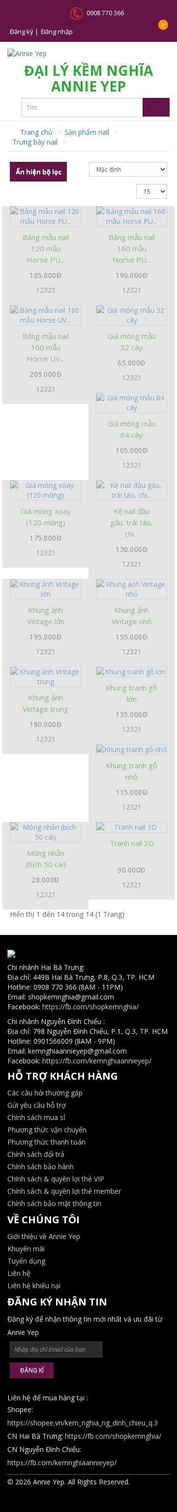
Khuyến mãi (26, 1248)
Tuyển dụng (26, 1261)
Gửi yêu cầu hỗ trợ (36, 1105)
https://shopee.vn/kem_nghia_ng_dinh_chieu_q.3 (82, 1422)
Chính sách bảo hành (40, 1166)
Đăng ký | (24, 31)
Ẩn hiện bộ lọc (38, 171)
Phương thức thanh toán (46, 1142)
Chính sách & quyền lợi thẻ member (64, 1191)
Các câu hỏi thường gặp (45, 1092)
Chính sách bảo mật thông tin (54, 1203)
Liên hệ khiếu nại (33, 1285)
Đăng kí (32, 1370)
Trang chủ (35, 132)
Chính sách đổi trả (35, 1154)
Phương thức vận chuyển (47, 1129)
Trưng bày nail (35, 142)
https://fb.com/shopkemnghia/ (90, 1006)
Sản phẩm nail (86, 132)
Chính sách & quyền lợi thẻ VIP (55, 1178)
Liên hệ (18, 1273)
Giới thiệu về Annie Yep (43, 1236)
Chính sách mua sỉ (36, 1117)
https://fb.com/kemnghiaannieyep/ (96, 1060)
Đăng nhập (57, 31)
